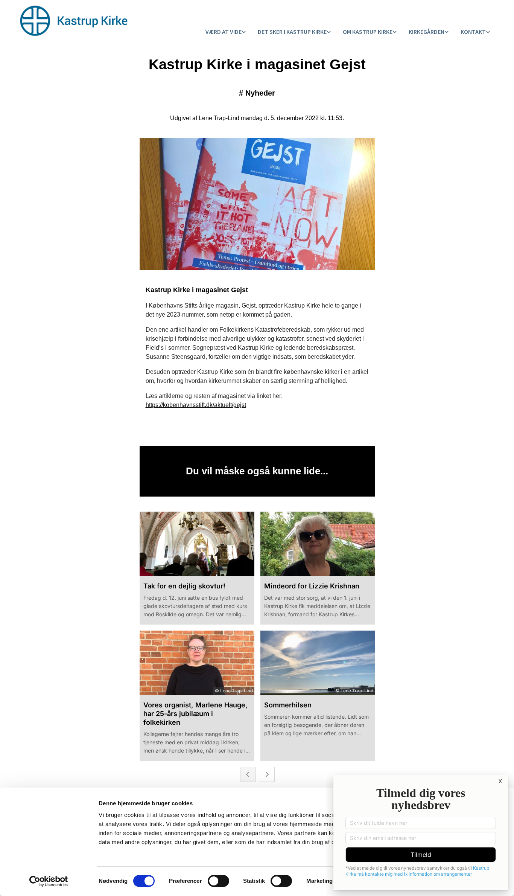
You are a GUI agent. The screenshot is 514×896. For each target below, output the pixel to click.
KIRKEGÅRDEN (426, 31)
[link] (225, 32)
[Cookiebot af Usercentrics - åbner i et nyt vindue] (49, 881)
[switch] (218, 881)
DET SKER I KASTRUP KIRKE (292, 31)
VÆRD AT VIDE (223, 31)
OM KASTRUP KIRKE (367, 31)
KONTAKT (473, 31)
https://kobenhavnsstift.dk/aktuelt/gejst (196, 405)
